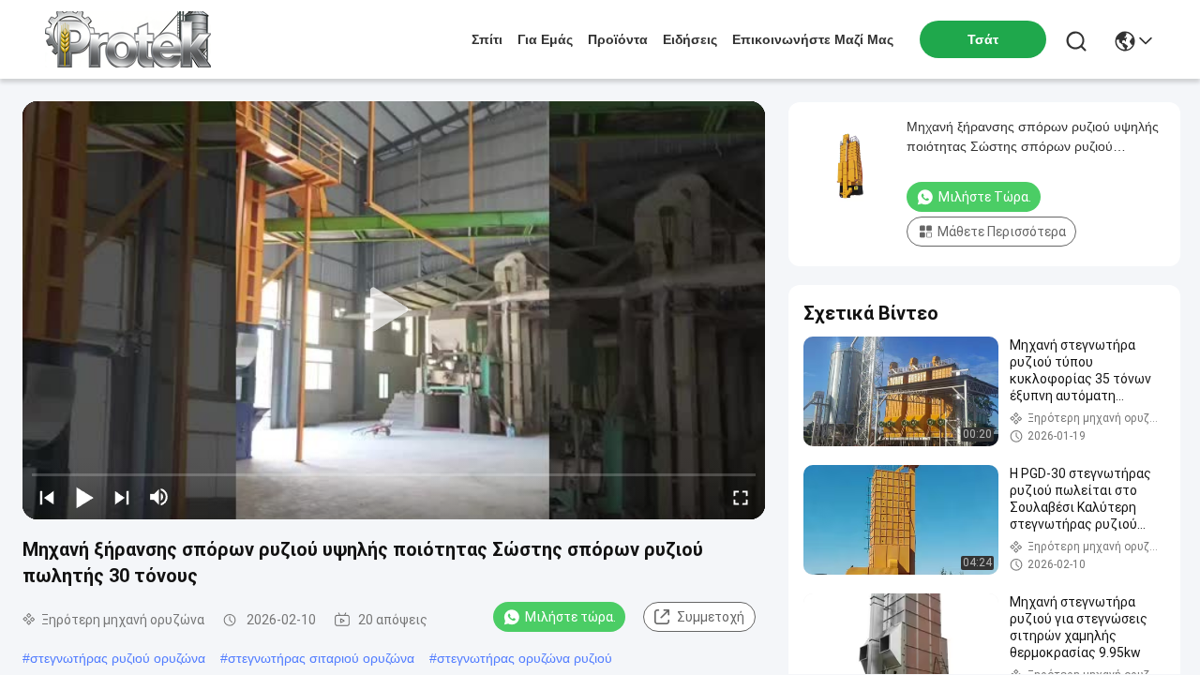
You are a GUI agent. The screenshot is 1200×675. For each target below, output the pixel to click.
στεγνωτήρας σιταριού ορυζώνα (321, 658)
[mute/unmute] (159, 497)
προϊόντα (618, 39)
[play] (393, 310)
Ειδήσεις (690, 39)
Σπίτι (487, 39)
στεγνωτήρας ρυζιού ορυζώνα (117, 658)
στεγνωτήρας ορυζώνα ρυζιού (524, 658)
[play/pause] (84, 497)
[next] (122, 497)
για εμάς (545, 39)
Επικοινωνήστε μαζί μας (812, 39)
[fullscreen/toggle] (740, 497)
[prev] (47, 497)
